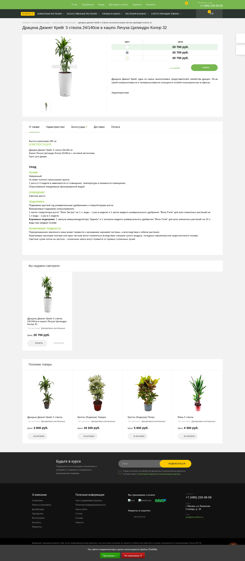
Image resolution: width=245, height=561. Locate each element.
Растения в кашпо (135, 14)
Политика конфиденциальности (91, 505)
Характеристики (120, 92)
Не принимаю (133, 555)
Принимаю (110, 555)
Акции (101, 4)
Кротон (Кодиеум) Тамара (92, 417)
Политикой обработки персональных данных (159, 474)
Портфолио (88, 4)
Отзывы (79, 518)
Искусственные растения (82, 14)
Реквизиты (37, 527)
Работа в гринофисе (41, 505)
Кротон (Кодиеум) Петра (141, 417)
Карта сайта (81, 509)
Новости (80, 522)
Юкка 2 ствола (185, 417)
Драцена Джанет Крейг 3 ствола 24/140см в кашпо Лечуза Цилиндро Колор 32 (47, 321)
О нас (75, 4)
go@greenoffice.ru (194, 517)
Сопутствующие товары (165, 14)
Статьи (79, 514)
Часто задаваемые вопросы (89, 500)
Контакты (151, 4)
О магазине (37, 500)
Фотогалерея (38, 518)
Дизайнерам (38, 509)
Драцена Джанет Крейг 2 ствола (44, 417)
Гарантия (137, 4)
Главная (34, 4)
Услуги (26, 14)
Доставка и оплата (118, 4)
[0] (183, 4)
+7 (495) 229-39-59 (211, 5)
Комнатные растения (49, 14)
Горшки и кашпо (111, 14)
